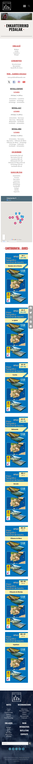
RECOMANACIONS (24, 704)
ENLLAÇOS (8, 723)
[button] (24, 6)
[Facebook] (30, 308)
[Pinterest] (20, 749)
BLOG (24, 723)
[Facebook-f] (10, 749)
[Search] (29, 743)
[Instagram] (16, 749)
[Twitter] (13, 749)
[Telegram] (23, 749)
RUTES (8, 704)
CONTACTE (24, 734)
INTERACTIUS (24, 726)
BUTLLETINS (24, 730)
